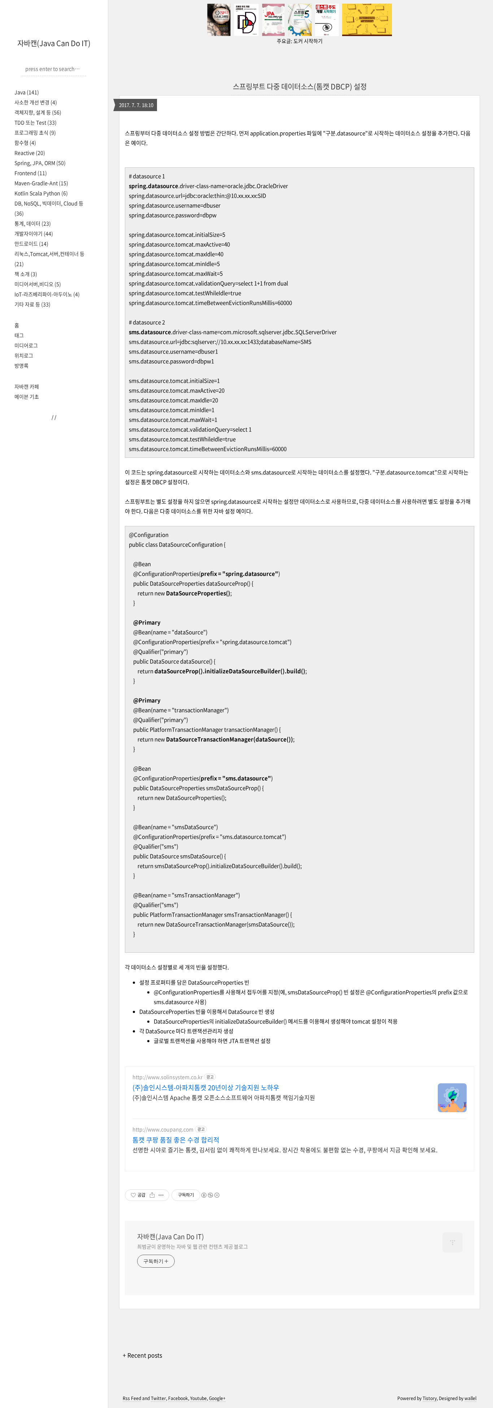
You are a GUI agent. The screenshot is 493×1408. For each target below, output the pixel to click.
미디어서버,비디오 (37, 284)
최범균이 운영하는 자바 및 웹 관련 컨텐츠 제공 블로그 (192, 1246)
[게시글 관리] (161, 1195)
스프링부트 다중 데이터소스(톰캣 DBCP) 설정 (300, 86)
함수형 (25, 142)
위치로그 (23, 355)
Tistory (430, 1398)
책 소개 (25, 273)
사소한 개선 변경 (35, 102)
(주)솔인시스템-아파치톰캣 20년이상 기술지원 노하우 (205, 1087)
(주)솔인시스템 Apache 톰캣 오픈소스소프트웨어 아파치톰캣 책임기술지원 (223, 1097)
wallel (470, 1398)
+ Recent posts (142, 1355)
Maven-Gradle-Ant (41, 183)
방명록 (21, 365)
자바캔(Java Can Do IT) (54, 43)
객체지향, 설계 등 (37, 112)
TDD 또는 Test (35, 122)
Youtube (198, 1398)
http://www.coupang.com (162, 1129)
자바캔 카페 (26, 386)
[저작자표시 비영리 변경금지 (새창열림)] (210, 1195)
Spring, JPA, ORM (40, 162)
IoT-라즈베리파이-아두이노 (47, 294)
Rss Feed (132, 1398)
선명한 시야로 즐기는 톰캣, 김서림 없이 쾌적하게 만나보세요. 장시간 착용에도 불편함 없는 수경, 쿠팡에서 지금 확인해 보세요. (284, 1149)
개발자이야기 (33, 233)
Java (26, 92)
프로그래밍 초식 (35, 132)
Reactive (29, 152)
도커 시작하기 (308, 40)
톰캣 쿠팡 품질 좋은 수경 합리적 (175, 1140)
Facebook (178, 1398)
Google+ (217, 1398)
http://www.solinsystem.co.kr (167, 1077)
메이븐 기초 (26, 396)
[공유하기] (152, 1195)
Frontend (30, 172)
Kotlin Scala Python (41, 193)
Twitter (158, 1398)
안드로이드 (31, 243)
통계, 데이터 (32, 223)
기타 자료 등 (32, 304)
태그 (19, 335)
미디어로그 (26, 345)
